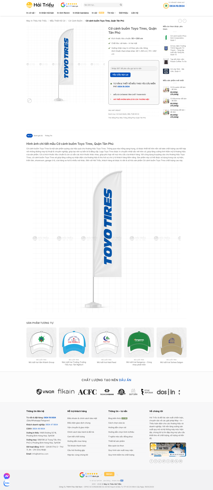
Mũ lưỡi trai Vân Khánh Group (41, 362)
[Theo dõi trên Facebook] (151, 461)
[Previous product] (184, 21)
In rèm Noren (63, 13)
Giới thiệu (123, 13)
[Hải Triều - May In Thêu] (39, 5)
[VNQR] (44, 392)
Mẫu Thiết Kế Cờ (57, 20)
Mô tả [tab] (29, 136)
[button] (29, 100)
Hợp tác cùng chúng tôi (77, 455)
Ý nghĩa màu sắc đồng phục (120, 436)
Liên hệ (134, 13)
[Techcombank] (106, 392)
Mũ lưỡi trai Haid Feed (106, 362)
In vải (94, 13)
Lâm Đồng (106, 480)
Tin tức (110, 13)
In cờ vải (30, 13)
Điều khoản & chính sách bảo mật (82, 418)
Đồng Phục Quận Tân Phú (137, 118)
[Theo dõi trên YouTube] (181, 461)
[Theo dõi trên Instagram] (156, 461)
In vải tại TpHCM (96, 480)
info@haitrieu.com (40, 454)
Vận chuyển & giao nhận (78, 427)
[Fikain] (65, 391)
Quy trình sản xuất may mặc (120, 450)
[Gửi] (121, 5)
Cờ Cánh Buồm (75, 20)
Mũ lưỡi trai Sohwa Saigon (171, 362)
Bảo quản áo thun (116, 445)
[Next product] (180, 21)
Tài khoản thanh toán (76, 445)
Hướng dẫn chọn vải (117, 427)
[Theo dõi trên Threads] (168, 461)
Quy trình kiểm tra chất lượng (121, 455)
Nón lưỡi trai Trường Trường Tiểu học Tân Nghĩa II (74, 363)
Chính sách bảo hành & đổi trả (80, 432)
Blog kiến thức (114, 418)
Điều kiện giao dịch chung (78, 423)
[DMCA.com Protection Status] (126, 475)
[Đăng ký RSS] (176, 461)
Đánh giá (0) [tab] (38, 136)
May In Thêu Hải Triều (36, 20)
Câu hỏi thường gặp (76, 450)
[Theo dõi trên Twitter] (164, 461)
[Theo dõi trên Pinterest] (172, 461)
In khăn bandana (81, 13)
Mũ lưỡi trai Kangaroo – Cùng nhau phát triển (139, 363)
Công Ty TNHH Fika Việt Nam (70, 487)
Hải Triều (153, 417)
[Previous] (26, 349)
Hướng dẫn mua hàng (76, 441)
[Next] (186, 349)
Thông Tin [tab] (48, 136)
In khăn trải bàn (46, 13)
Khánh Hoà (116, 480)
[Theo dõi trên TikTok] (160, 461)
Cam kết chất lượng (76, 436)
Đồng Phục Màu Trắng (119, 118)
